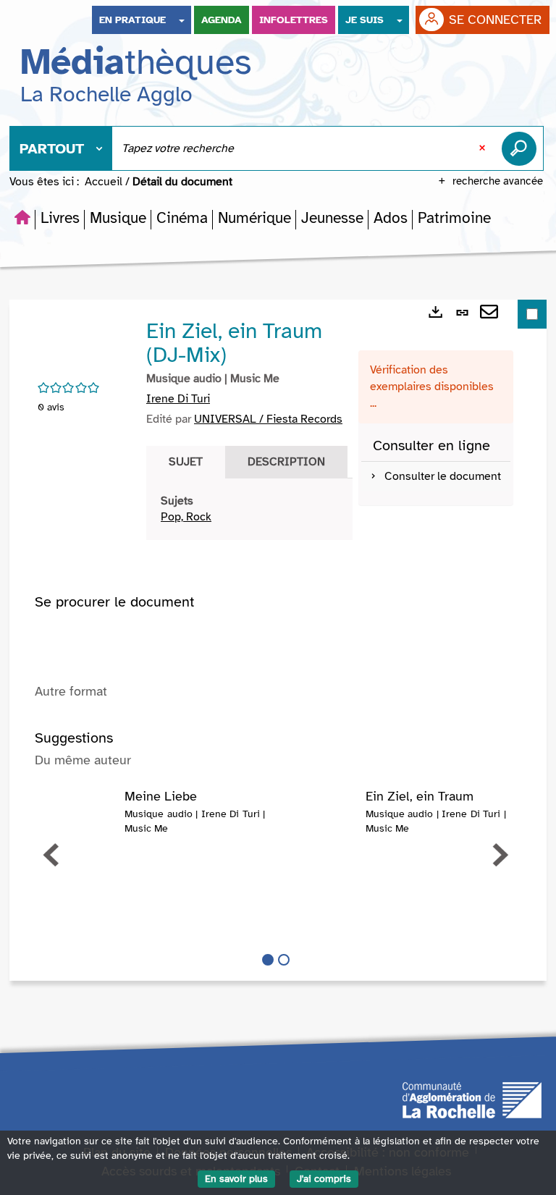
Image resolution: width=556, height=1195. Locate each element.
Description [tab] (286, 462)
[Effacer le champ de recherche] (483, 148)
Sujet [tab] (186, 462)
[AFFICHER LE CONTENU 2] (284, 960)
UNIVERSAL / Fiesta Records (268, 419)
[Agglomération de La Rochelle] (472, 1099)
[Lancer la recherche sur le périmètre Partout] (522, 148)
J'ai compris (324, 1179)
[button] (60, 218)
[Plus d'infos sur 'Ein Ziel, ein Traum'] (320, 819)
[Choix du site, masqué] (181, 20)
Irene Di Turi (178, 399)
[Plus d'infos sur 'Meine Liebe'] (79, 819)
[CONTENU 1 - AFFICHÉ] (268, 960)
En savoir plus (236, 1179)
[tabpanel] (249, 509)
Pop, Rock (186, 517)
